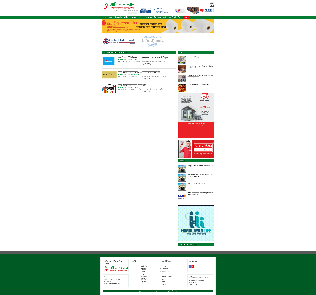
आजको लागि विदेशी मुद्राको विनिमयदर (196, 57)
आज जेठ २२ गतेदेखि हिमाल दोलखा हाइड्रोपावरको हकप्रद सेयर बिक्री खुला (143, 57)
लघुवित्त (165, 17)
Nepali (135, 13)
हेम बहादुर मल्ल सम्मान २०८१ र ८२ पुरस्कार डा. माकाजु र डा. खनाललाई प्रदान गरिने (201, 76)
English (130, 13)
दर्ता (105, 276)
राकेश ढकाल (144, 273)
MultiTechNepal (173, 291)
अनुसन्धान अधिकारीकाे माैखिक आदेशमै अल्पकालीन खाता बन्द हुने (201, 166)
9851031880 (193, 282)
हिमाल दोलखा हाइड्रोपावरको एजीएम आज (132, 85)
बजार (159, 17)
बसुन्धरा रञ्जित (144, 266)
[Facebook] (189, 266)
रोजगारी (180, 17)
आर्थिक (126, 17)
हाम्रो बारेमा (164, 284)
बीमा (154, 17)
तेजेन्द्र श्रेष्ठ (144, 283)
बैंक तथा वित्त (118, 17)
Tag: (115, 52)
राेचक (185, 17)
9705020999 (193, 285)
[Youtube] (192, 266)
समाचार (109, 17)
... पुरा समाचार (147, 63)
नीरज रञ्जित (144, 269)
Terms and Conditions (167, 276)
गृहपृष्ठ (104, 17)
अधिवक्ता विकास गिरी (144, 279)
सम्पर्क (163, 279)
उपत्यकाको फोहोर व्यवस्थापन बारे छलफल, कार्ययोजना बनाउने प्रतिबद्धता (200, 67)
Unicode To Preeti (166, 271)
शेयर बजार (134, 17)
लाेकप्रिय (182, 160)
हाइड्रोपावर (149, 17)
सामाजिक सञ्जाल (193, 261)
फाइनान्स (141, 17)
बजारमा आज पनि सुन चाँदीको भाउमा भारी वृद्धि (198, 84)
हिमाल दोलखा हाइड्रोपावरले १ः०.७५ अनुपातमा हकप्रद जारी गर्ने (139, 72)
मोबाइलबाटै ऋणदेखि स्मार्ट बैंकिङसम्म (196, 184)
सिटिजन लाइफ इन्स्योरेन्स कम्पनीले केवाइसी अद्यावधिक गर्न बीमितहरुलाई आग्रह (200, 194)
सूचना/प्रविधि (172, 17)
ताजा (181, 52)
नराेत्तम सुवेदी (144, 276)
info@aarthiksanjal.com (197, 280)
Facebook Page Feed (188, 244)
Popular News (165, 268)
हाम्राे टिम (134, 261)
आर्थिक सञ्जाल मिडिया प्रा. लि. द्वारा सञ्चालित (113, 262)
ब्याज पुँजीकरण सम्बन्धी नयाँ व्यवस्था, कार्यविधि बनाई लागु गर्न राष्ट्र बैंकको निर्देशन (200, 175)
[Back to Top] (312, 291)
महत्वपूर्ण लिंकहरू (166, 261)
